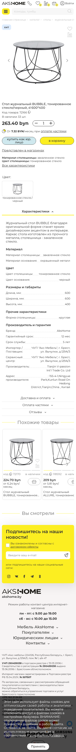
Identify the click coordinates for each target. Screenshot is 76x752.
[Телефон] (29, 3)
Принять (38, 746)
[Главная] (13, 3)
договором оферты (24, 546)
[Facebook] (24, 576)
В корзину (57, 141)
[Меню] (6, 11)
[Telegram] (32, 576)
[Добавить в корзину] (34, 481)
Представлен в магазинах (23, 150)
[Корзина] (54, 3)
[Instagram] (9, 576)
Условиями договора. (46, 735)
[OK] (40, 576)
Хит (6, 27)
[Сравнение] (46, 3)
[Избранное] (38, 3)
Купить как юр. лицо (19, 140)
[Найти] (69, 11)
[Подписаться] (66, 555)
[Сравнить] (69, 35)
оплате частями (53, 131)
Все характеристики (18, 165)
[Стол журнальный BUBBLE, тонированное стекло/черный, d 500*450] (21, 450)
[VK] (16, 576)
